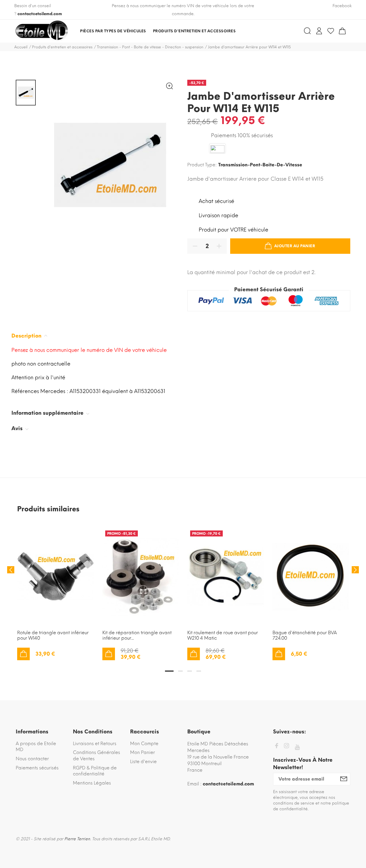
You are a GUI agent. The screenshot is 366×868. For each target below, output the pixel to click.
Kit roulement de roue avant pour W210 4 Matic (222, 635)
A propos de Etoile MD (36, 747)
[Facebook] (276, 746)
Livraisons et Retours (94, 743)
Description (27, 336)
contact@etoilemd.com (39, 13)
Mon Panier (142, 752)
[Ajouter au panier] (23, 654)
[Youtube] (297, 747)
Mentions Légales (92, 783)
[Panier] (342, 30)
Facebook (342, 5)
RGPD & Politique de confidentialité (95, 771)
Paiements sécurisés (37, 768)
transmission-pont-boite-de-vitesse (260, 164)
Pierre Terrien (77, 839)
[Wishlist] (330, 30)
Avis (17, 428)
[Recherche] (307, 30)
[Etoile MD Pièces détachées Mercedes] (41, 31)
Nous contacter (32, 758)
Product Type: (202, 164)
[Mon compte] (319, 30)
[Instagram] (286, 746)
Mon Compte (144, 743)
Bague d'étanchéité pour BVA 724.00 (304, 635)
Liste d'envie (143, 761)
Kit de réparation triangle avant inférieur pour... (137, 635)
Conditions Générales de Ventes (96, 755)
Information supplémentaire (48, 413)
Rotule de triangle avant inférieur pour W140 (53, 635)
